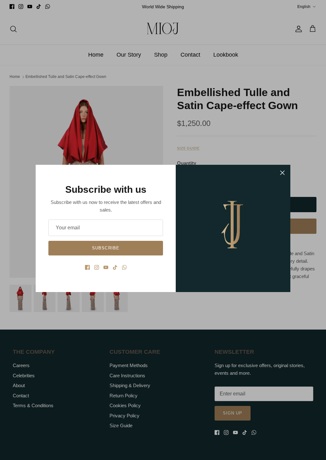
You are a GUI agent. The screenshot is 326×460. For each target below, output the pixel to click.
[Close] (282, 173)
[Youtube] (105, 267)
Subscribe (105, 248)
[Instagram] (96, 267)
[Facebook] (87, 267)
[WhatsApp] (124, 267)
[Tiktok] (115, 267)
